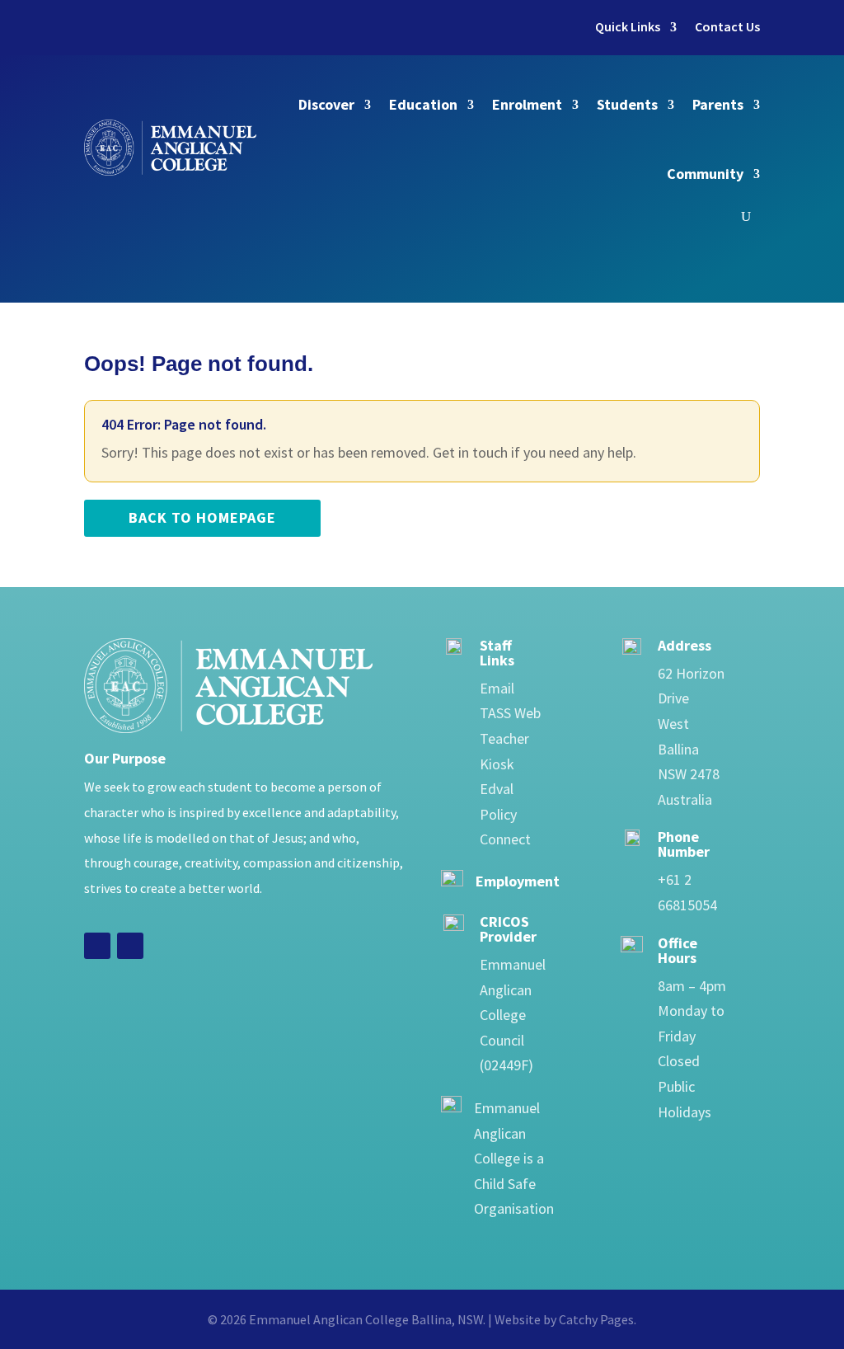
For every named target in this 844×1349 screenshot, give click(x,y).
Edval (496, 788)
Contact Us (727, 27)
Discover (326, 104)
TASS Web (510, 712)
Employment (518, 881)
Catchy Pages (596, 1319)
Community (705, 173)
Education (423, 104)
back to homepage (202, 517)
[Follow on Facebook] (97, 946)
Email (497, 688)
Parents (717, 104)
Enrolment (527, 104)
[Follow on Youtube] (130, 946)
